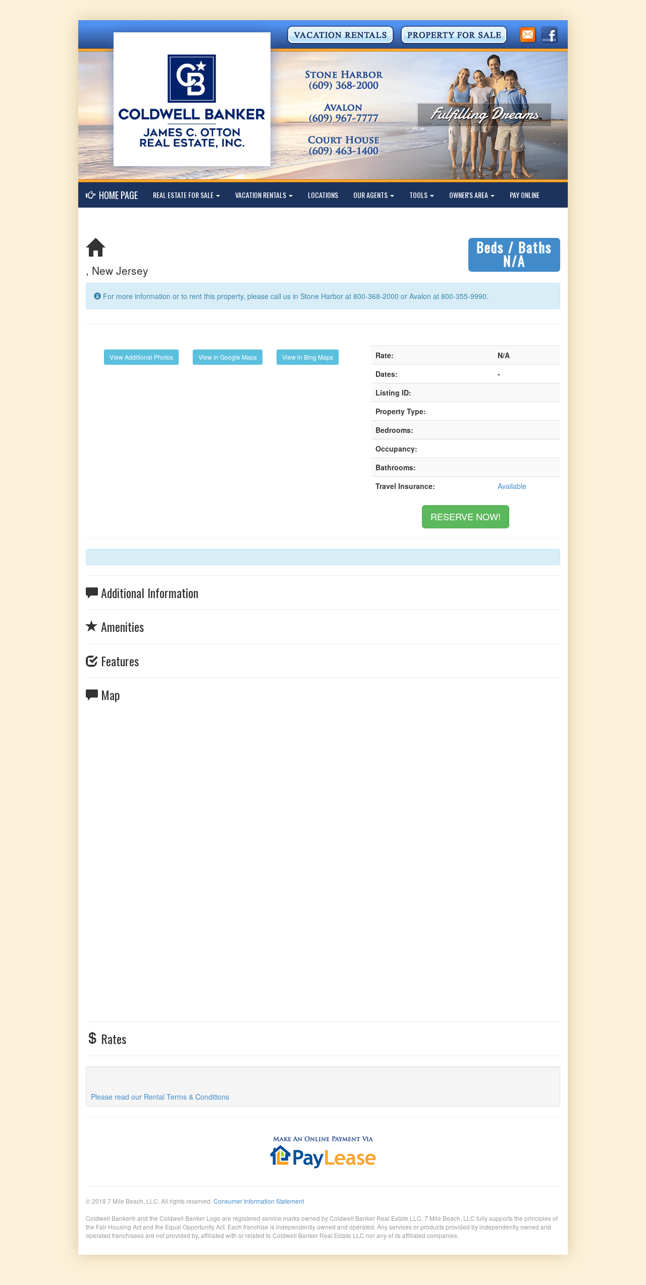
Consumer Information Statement (258, 1201)
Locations (323, 194)
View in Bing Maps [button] (307, 357)
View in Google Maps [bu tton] (227, 357)
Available (512, 486)
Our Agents (371, 194)
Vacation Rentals (261, 194)
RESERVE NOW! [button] (465, 516)
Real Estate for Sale (184, 194)
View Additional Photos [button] (141, 357)
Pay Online (525, 194)
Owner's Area (469, 194)
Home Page (116, 195)
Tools (419, 194)
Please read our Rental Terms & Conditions (160, 1097)
